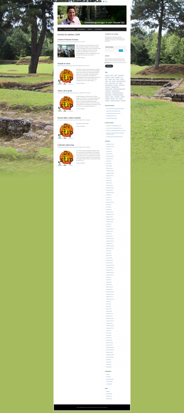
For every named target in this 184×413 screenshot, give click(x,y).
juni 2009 (108, 362)
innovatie (122, 79)
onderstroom (108, 87)
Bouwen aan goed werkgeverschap (113, 111)
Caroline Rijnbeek (98, 29)
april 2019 (108, 180)
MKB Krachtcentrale (109, 85)
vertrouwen (113, 98)
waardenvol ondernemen (115, 100)
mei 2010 (108, 335)
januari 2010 (108, 345)
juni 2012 (108, 279)
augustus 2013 (109, 248)
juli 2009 (108, 359)
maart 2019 (108, 182)
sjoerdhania (108, 136)
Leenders (108, 130)
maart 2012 (108, 284)
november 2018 (109, 187)
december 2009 (109, 347)
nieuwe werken (121, 85)
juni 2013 (108, 250)
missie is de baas (112, 83)
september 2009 (109, 354)
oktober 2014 (108, 231)
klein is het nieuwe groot (121, 81)
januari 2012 (108, 289)
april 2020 (108, 163)
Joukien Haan (113, 39)
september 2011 (109, 299)
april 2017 (108, 199)
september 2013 (109, 245)
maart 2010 (108, 340)
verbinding (107, 98)
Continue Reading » (80, 57)
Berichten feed (109, 393)
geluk (114, 79)
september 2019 (109, 173)
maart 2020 (108, 165)
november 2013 (109, 241)
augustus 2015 (109, 221)
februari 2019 (109, 185)
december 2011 (109, 291)
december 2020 (109, 156)
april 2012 (108, 282)
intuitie (107, 81)
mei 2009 (108, 364)
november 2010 (109, 320)
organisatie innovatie (115, 87)
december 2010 (109, 318)
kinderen (113, 81)
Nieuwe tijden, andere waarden (69, 118)
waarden (120, 98)
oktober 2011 (108, 296)
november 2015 (109, 214)
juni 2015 (108, 224)
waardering (123, 100)
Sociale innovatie (108, 94)
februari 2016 (109, 212)
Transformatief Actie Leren (111, 115)
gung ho (117, 79)
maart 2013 (108, 257)
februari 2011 (108, 313)
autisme (111, 75)
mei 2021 (108, 149)
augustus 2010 (109, 328)
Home (60, 29)
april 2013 (108, 255)
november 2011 (109, 294)
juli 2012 (108, 277)
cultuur (115, 75)
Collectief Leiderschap (65, 145)
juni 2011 (108, 303)
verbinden (122, 96)
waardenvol (108, 100)
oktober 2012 (108, 270)
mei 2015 (108, 226)
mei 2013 (108, 253)
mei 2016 (108, 207)
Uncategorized (109, 384)
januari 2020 (108, 168)
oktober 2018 (108, 190)
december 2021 (109, 146)
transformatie (117, 96)
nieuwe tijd (63, 65)
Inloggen (108, 391)
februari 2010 (109, 342)
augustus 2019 (109, 175)
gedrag (110, 79)
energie (112, 77)
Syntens (111, 96)
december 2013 (109, 238)
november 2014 (109, 228)
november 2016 (109, 202)
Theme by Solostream (103, 407)
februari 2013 (109, 260)
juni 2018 (108, 195)
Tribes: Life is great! (64, 91)
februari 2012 (109, 287)
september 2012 (109, 272)
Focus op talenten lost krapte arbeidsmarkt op (115, 108)
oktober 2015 (108, 216)
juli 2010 (108, 330)
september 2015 (109, 219)
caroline (69, 41)
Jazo (110, 81)
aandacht (107, 75)
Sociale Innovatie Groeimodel (118, 94)
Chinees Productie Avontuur (67, 39)
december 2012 (109, 265)
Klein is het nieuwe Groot (69, 29)
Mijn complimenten (81, 29)
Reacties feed (109, 396)
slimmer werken (64, 41)
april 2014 (108, 233)
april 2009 (108, 366)
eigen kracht (108, 77)
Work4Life (90, 29)
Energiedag (117, 77)
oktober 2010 (108, 323)
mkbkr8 (120, 83)
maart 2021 (108, 151)
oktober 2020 (108, 158)
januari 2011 (108, 316)
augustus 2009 (109, 357)
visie (117, 98)
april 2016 (108, 209)
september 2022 (109, 144)
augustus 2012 (109, 274)
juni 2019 (108, 178)
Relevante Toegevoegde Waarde (119, 89)
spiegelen (107, 96)
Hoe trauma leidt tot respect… (112, 118)
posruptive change (69, 92)
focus (106, 79)
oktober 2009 (108, 352)
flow (121, 77)
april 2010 (108, 337)
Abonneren (109, 66)
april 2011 (108, 308)
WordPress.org (109, 398)
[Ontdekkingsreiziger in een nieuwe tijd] (91, 24)
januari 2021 (108, 153)
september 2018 (109, 192)
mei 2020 (108, 161)
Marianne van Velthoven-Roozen (112, 133)
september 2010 (109, 325)
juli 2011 (108, 301)
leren (106, 83)
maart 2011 (108, 311)
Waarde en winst (63, 63)
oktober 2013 (108, 243)
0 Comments (82, 41)
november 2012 (109, 267)
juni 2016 (108, 204)
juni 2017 (108, 197)
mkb (117, 83)
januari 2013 (108, 262)
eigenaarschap (121, 75)
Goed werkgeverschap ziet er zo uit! (113, 113)
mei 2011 (108, 306)
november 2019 (109, 170)
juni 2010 (108, 333)
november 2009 (109, 349)
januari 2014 (108, 236)
